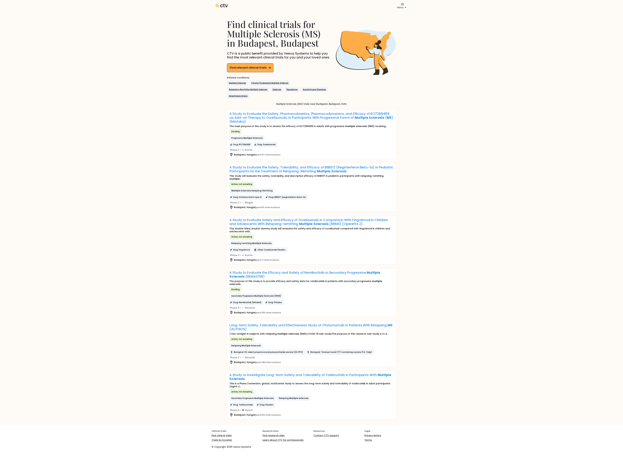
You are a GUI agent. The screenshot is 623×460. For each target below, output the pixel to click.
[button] (237, 83)
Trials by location (222, 440)
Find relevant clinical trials (248, 68)
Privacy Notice (372, 435)
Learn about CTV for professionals (283, 440)
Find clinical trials (222, 435)
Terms (368, 440)
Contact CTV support (326, 435)
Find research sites (274, 435)
